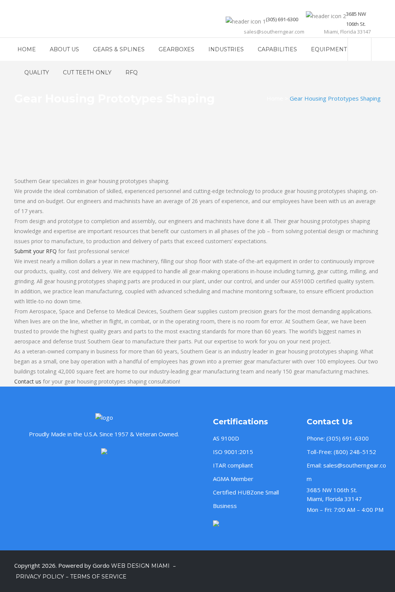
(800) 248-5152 (355, 452)
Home (275, 98)
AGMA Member (233, 479)
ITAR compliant (233, 465)
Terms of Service (98, 576)
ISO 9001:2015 (233, 452)
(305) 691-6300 (347, 438)
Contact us (27, 381)
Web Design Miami (141, 565)
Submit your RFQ (35, 251)
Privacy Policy (40, 576)
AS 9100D (226, 438)
